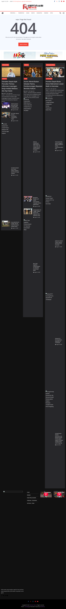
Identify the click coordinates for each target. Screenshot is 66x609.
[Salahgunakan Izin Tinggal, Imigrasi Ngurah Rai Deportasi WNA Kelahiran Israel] (28, 213)
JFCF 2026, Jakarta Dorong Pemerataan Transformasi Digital (15, 116)
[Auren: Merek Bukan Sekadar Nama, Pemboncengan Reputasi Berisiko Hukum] (33, 72)
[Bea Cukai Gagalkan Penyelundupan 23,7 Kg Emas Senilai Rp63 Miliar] (28, 267)
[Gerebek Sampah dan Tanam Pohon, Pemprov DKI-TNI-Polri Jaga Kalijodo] (6, 171)
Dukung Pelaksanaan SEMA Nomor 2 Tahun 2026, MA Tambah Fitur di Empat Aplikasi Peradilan (36, 146)
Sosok (27, 13)
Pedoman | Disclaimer (32, 500)
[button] (15, 13)
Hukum (25, 78)
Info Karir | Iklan (30, 503)
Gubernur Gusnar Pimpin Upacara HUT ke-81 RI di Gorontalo (59, 243)
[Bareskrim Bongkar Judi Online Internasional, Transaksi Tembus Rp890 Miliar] (28, 202)
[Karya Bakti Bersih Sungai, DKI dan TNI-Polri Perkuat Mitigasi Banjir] (6, 225)
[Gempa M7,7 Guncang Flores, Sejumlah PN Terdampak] (50, 341)
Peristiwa (12, 13)
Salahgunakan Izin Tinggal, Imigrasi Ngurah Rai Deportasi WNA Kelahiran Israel (37, 212)
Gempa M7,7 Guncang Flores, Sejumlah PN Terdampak (58, 340)
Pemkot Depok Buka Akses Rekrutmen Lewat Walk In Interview (54, 83)
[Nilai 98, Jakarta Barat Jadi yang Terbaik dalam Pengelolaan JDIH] (6, 106)
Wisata (33, 13)
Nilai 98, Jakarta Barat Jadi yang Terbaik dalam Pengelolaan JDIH (15, 106)
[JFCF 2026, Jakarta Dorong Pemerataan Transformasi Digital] (6, 117)
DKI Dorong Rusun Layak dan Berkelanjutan (22, 1)
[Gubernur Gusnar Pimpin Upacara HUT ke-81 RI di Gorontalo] (50, 243)
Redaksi (28, 495)
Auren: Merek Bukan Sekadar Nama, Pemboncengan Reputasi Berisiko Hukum (33, 85)
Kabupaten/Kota (49, 78)
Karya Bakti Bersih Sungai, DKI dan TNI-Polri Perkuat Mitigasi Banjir (15, 224)
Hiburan (46, 13)
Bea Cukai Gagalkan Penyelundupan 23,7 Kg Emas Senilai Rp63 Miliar (36, 267)
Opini (51, 13)
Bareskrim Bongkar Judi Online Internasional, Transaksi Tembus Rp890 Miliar (37, 201)
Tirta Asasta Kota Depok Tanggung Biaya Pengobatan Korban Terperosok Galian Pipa (59, 145)
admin (11, 93)
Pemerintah (21, 13)
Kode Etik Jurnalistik (31, 497)
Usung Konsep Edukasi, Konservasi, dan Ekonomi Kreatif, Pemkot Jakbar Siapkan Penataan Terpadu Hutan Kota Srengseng (59, 438)
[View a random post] (63, 13)
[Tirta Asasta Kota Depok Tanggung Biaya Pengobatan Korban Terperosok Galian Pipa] (50, 146)
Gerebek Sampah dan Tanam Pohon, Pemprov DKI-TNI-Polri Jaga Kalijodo (15, 170)
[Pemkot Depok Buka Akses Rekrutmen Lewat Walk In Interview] (55, 72)
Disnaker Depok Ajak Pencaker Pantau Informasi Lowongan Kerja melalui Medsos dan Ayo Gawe (10, 86)
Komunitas (39, 13)
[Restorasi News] (2, 13)
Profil (28, 492)
